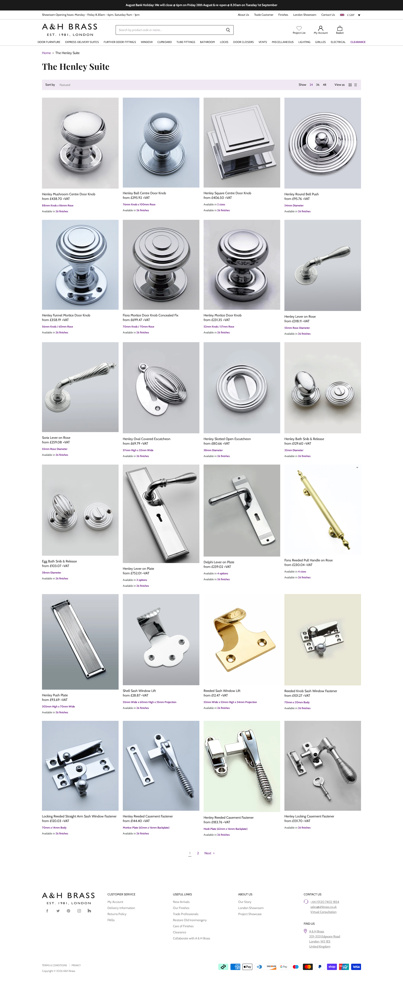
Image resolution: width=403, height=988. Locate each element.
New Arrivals (181, 902)
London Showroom (304, 14)
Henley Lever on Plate (138, 569)
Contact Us (328, 14)
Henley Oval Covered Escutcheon (146, 439)
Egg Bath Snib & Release (59, 561)
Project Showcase (250, 914)
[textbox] (350, 15)
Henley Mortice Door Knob (223, 315)
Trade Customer (263, 14)
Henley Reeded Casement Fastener (148, 816)
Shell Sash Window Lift (139, 691)
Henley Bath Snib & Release (304, 439)
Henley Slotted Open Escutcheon (227, 439)
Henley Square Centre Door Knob (227, 193)
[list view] (355, 85)
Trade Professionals (185, 914)
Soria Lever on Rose (56, 438)
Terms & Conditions (54, 965)
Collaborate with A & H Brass (191, 938)
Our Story (244, 902)
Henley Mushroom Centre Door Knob (68, 194)
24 (311, 85)
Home (46, 53)
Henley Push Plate (55, 695)
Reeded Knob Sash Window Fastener (310, 691)
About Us (243, 14)
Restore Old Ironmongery (190, 920)
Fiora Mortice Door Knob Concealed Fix (150, 315)
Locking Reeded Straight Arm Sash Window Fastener (79, 816)
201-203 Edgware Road (324, 936)
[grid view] (350, 85)
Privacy (76, 965)
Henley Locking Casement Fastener (309, 816)
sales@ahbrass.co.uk (323, 907)
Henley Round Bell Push (301, 194)
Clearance (179, 932)
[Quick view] (80, 143)
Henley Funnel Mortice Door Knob (66, 315)
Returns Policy (117, 914)
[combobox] (350, 15)
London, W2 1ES (319, 941)
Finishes (283, 14)
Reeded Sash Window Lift (222, 691)
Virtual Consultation (323, 912)
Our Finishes (181, 908)
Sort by (50, 85)
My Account (115, 902)
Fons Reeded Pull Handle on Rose (308, 560)
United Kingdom (319, 946)
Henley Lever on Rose (300, 317)
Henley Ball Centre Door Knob (144, 193)
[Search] (228, 30)
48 (324, 85)
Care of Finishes (183, 926)
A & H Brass (316, 931)
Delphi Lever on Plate (219, 562)
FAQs (111, 920)
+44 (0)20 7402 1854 (324, 902)
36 (317, 85)
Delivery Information (121, 908)
